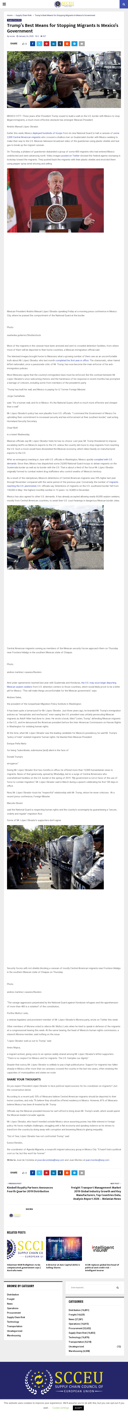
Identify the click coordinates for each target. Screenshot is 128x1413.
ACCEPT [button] (78, 1408)
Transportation (14, 1326)
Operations (12, 1308)
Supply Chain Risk (14, 20)
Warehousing (14, 1335)
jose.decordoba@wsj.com (50, 1160)
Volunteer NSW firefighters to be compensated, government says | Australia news (24, 1267)
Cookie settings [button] (60, 1407)
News (10, 1304)
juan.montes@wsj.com (97, 1160)
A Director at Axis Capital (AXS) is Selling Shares (63, 1266)
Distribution (13, 1294)
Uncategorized (14, 1331)
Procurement (14, 1313)
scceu (12, 36)
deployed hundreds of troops (47, 133)
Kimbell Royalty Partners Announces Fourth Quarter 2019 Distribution (30, 1189)
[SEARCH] (117, 1288)
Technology (13, 1322)
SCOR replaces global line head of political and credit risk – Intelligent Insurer (102, 1267)
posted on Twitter (70, 155)
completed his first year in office (72, 360)
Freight (10, 1299)
